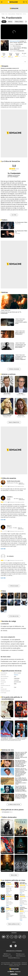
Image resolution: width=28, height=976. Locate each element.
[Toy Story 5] (3, 897)
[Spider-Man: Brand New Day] (16, 885)
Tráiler (7, 893)
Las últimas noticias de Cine (14, 804)
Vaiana (7, 907)
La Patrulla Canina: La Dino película (23, 908)
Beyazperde (6, 956)
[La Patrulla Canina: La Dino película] (16, 909)
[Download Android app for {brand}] (16, 945)
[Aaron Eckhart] (7, 384)
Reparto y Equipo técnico (14, 422)
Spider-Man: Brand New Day (23, 883)
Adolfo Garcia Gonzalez (13, 481)
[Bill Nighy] (21, 384)
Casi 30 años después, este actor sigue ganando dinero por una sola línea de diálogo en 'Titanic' (21, 796)
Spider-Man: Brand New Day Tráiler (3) (7, 852)
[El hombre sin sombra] (7, 729)
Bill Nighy (24, 47)
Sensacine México (12, 957)
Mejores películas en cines (14, 924)
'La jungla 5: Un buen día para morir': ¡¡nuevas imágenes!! (20, 358)
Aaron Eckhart (17, 47)
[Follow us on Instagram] (16, 936)
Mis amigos (24, 53)
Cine (6, 13)
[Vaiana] (3, 909)
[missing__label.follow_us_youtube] (4, 936)
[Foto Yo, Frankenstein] (4, 596)
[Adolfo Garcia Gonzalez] (3, 482)
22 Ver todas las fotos (14, 616)
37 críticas (15, 527)
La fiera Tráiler (21, 834)
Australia (19, 673)
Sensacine (17, 53)
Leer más (3, 519)
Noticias (4, 292)
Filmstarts (18, 954)
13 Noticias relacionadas (14, 369)
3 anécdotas (16, 680)
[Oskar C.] (3, 527)
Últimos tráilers (14, 875)
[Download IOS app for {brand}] (12, 945)
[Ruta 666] (21, 709)
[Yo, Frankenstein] (5, 45)
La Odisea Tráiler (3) (21, 870)
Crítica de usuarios (8, 478)
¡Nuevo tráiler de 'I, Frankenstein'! (20, 333)
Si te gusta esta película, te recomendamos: (11, 698)
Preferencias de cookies (14, 965)
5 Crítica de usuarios (14, 585)
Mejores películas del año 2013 (15, 739)
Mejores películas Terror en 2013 (14, 740)
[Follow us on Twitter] (12, 936)
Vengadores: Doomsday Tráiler (7, 870)
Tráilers (4, 220)
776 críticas (16, 482)
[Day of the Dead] (7, 709)
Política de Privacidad (8, 964)
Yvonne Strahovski (14, 49)
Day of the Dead (7, 718)
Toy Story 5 (8, 894)
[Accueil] (13, 2)
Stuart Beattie (19, 44)
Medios (4, 53)
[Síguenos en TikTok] (20, 936)
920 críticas (16, 498)
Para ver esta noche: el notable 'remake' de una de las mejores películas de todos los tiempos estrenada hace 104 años (21, 789)
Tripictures (16, 674)
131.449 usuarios (9, 499)
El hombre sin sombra (7, 738)
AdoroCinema (19, 956)
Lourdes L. (10, 496)
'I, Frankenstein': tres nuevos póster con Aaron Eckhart (20, 346)
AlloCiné (6, 954)
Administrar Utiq (17, 964)
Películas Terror (19, 13)
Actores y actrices (8, 374)
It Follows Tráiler (20, 852)
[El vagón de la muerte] (21, 729)
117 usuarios (9, 527)
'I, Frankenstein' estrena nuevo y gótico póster (21, 322)
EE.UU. (15, 673)
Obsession (22, 894)
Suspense (20, 42)
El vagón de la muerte (21, 738)
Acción (15, 42)
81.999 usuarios (10, 482)
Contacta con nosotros (15, 962)
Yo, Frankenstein (7, 812)
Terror (25, 42)
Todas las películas (11, 13)
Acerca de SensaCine (5, 962)
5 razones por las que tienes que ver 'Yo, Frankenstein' (11, 312)
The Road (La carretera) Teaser (7, 834)
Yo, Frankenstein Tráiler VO (21, 231)
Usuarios (10, 53)
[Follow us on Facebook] (8, 936)
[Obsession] (16, 897)
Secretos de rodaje (8, 621)
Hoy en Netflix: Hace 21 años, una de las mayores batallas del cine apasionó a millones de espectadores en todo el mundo (21, 781)
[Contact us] (24, 936)
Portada (2, 13)
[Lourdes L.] (3, 498)
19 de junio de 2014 (15, 41)
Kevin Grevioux (17, 46)
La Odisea (8, 882)
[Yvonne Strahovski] (7, 406)
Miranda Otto (21, 415)
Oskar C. (9, 526)
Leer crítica (14, 214)
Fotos (3, 591)
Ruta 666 (21, 718)
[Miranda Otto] (21, 406)
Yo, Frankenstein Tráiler (21, 222)
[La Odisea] (3, 885)
